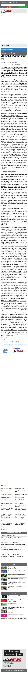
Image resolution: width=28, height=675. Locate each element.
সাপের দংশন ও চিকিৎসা (6, 552)
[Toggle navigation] (25, 11)
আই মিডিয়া (11, 670)
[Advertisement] (14, 28)
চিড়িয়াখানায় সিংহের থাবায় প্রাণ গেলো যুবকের (10, 547)
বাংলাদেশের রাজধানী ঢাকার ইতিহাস (8, 535)
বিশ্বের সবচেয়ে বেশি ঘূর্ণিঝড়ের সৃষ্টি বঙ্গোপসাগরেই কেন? (12, 556)
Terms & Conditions (9, 654)
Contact (19, 654)
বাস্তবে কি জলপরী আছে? (6, 540)
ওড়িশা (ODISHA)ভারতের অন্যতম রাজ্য (9, 542)
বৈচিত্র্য (7, 45)
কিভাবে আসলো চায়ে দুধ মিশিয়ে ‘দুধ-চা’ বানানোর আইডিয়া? (13, 544)
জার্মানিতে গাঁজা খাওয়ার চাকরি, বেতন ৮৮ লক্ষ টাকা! (11, 537)
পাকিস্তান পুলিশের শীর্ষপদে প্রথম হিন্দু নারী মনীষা (11, 549)
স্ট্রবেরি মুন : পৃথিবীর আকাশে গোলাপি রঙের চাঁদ (10, 554)
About (6, 651)
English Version (23, 7)
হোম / (4, 45)
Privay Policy (8, 653)
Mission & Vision (15, 651)
